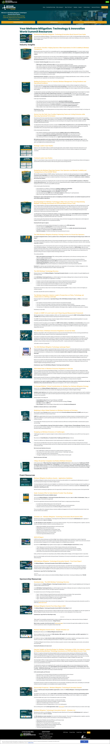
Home (44, 7)
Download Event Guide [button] (18, 22)
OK (84, 741)
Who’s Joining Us (59, 7)
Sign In (107, 1)
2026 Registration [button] (54, 22)
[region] (55, 741)
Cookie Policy (79, 732)
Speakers (75, 7)
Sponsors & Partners (96, 7)
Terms (84, 732)
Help (88, 732)
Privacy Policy (72, 732)
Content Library (87, 7)
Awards (80, 7)
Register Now (105, 7)
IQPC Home (65, 732)
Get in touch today (59, 623)
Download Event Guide (50, 7)
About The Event (68, 7)
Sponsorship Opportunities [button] (90, 22)
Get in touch (61, 706)
